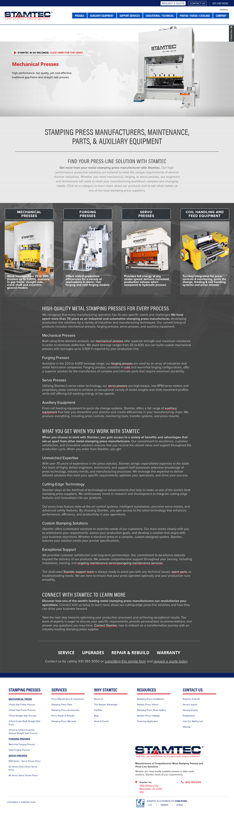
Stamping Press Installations (150, 699)
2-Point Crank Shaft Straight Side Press (24, 723)
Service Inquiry (190, 704)
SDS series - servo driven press (25, 761)
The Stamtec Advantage (105, 704)
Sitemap (187, 727)
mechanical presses (109, 341)
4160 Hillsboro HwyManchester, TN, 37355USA (150, 788)
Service (66, 652)
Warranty (168, 652)
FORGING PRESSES (19, 738)
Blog (96, 715)
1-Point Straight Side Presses (23, 715)
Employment (189, 715)
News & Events (101, 721)
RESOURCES (146, 690)
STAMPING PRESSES (24, 690)
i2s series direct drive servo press (23, 768)
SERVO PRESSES (18, 755)
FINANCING (231, 35)
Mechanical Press (20, 699)
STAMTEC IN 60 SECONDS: (50, 52)
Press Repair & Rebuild (62, 715)
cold (127, 367)
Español (224, 10)
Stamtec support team (78, 572)
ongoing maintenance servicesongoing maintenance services (120, 563)
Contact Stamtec (105, 625)
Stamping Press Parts (61, 704)
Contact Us (197, 3)
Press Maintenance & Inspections (67, 699)
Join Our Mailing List (193, 721)
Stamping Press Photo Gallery (151, 710)
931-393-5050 (220, 3)
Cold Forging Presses (19, 750)
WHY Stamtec (105, 690)
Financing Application (147, 721)
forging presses (122, 363)
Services (59, 690)
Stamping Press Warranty (63, 721)
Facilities (98, 710)
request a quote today (170, 661)
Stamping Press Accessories (65, 710)
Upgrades (93, 652)
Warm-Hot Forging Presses (22, 744)
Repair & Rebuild (130, 652)
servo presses (117, 386)
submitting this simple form (125, 661)
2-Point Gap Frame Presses (22, 710)
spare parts (179, 572)
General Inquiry (190, 710)
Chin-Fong (181, 801)
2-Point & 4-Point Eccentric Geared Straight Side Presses (23, 732)
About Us (98, 699)
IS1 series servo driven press (23, 775)
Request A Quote (173, 3)
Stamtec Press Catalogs (148, 715)
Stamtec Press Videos (147, 704)
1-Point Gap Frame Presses (22, 704)
